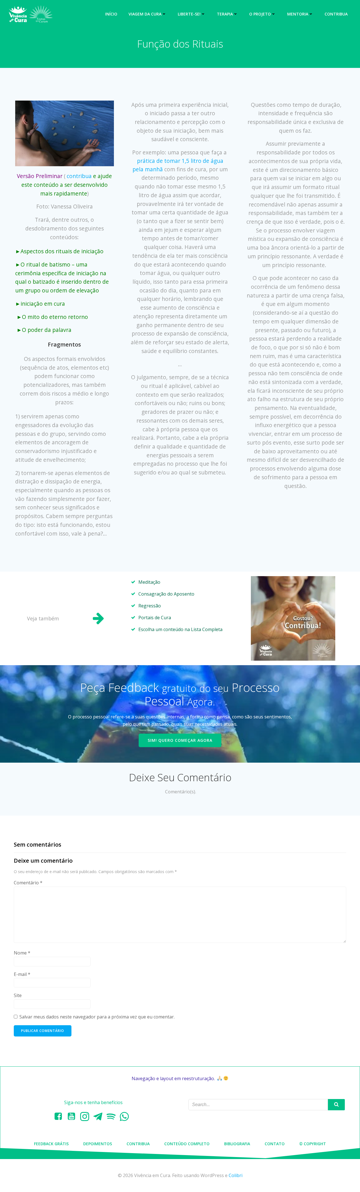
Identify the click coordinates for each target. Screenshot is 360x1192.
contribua (79, 176)
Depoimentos (97, 1143)
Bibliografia (237, 1143)
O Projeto (260, 14)
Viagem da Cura (145, 14)
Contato (275, 1143)
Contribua (336, 14)
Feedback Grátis (51, 1143)
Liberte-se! (189, 14)
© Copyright (312, 1143)
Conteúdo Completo (187, 1143)
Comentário (28, 883)
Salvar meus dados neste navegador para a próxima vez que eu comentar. (97, 1017)
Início (111, 14)
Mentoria (297, 14)
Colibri (235, 1175)
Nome (22, 953)
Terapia (225, 14)
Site (18, 995)
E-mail (22, 974)
